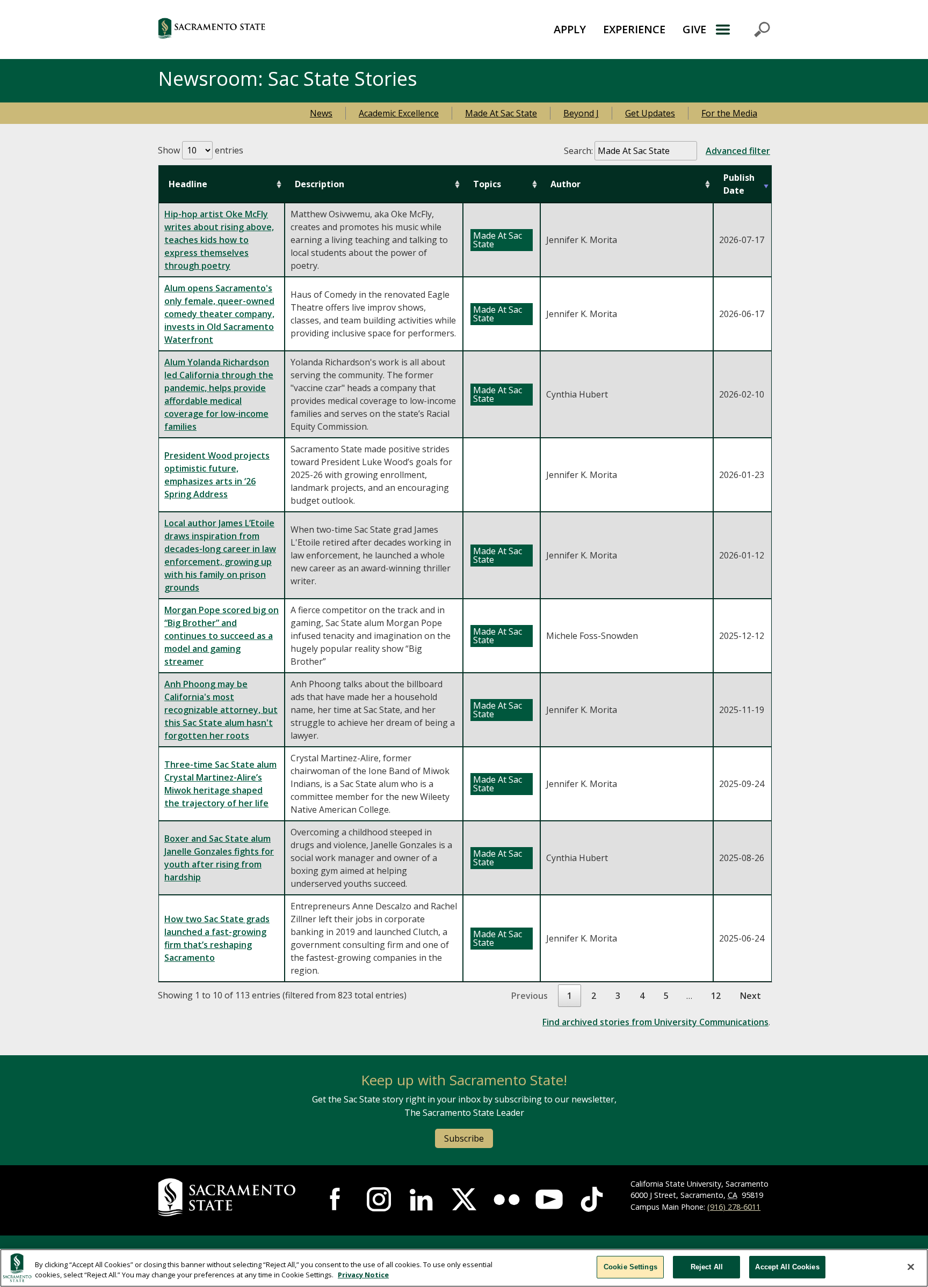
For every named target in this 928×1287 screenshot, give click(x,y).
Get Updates (650, 113)
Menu (742, 29)
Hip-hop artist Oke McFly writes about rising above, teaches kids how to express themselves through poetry (219, 239)
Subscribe (464, 1138)
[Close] (911, 1266)
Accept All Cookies (787, 1267)
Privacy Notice (363, 1275)
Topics (487, 184)
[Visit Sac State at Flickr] (506, 1199)
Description (319, 184)
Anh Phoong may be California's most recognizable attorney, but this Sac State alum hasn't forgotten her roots (221, 709)
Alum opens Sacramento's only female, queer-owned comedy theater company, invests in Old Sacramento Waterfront (219, 313)
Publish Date (739, 184)
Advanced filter (738, 151)
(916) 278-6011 (733, 1207)
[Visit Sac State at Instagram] (379, 1199)
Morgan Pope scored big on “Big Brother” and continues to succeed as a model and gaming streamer (221, 635)
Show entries (200, 150)
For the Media (729, 113)
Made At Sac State (501, 113)
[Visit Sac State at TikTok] (591, 1199)
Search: (667, 151)
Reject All (707, 1267)
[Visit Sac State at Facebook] (336, 1199)
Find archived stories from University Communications (655, 1022)
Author (565, 184)
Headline (188, 184)
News (321, 113)
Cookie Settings (630, 1267)
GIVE (694, 29)
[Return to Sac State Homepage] (265, 29)
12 (716, 996)
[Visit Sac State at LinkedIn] (421, 1199)
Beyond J (581, 113)
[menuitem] (570, 29)
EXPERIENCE (634, 29)
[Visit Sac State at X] (464, 1199)
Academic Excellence (399, 113)
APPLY (570, 29)
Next (750, 996)
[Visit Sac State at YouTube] (549, 1199)
